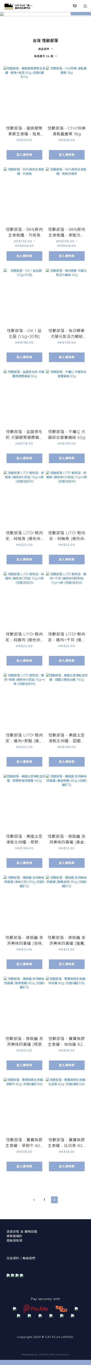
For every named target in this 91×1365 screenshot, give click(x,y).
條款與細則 (14, 1236)
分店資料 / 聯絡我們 (21, 1258)
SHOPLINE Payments (54, 1354)
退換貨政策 (14, 1240)
